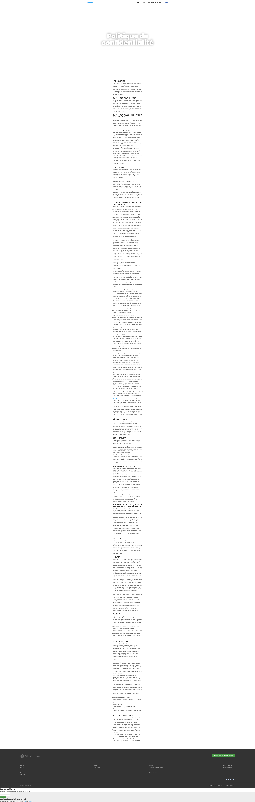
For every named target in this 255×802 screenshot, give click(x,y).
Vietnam (22, 774)
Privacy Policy (31, 801)
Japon (22, 767)
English (166, 2)
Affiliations (152, 769)
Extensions (97, 767)
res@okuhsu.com (228, 769)
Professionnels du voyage (156, 767)
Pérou (22, 765)
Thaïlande (23, 773)
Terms (24, 801)
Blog (152, 2)
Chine (22, 769)
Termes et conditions (229, 785)
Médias (151, 765)
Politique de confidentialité (215, 785)
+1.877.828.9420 (227, 767)
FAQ (149, 2)
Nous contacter (159, 2)
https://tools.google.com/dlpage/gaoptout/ (124, 398)
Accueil (138, 2)
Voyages (144, 2)
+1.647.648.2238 (227, 765)
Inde (21, 771)
